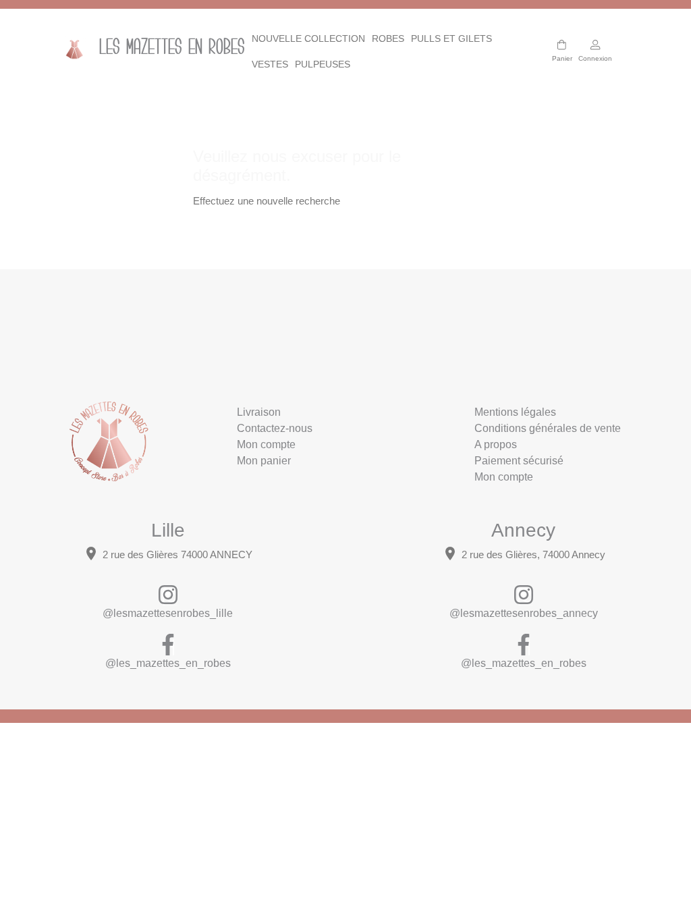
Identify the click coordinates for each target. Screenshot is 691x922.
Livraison (259, 412)
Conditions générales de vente (547, 428)
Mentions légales (515, 412)
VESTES (270, 64)
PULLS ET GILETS (451, 38)
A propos (495, 444)
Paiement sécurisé (518, 460)
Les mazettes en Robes (161, 48)
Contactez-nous (274, 428)
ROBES (388, 38)
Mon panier (264, 460)
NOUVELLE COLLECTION (308, 38)
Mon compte (266, 444)
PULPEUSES (322, 64)
